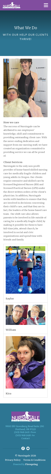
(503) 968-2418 (23, 435)
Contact (25, 438)
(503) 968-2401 (22, 432)
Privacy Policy (13, 460)
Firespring (31, 464)
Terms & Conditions (34, 460)
